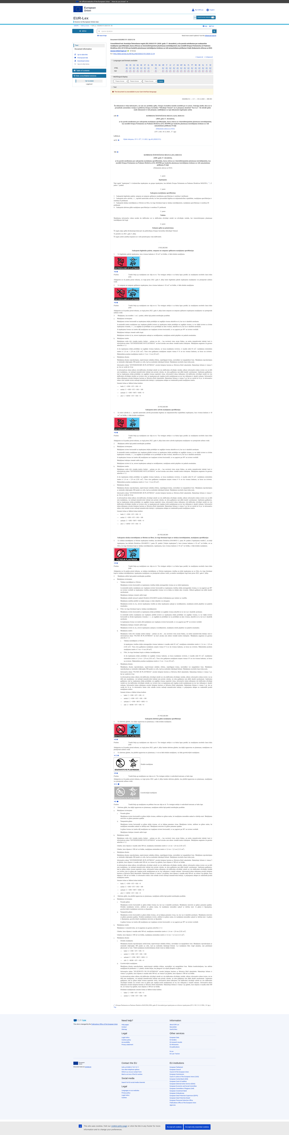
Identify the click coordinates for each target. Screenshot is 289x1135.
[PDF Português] (192, 71)
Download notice (83, 61)
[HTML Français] (156, 68)
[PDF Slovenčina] (199, 71)
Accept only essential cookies (197, 1127)
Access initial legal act (118, 51)
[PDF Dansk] (137, 71)
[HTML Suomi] (207, 68)
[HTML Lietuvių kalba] (174, 68)
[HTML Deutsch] (141, 68)
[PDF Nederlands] (185, 71)
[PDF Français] (156, 71)
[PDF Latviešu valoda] (170, 71)
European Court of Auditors (178, 1081)
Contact (124, 1027)
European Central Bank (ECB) (179, 1079)
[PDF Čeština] (134, 71)
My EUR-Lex (199, 10)
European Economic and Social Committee (183, 1086)
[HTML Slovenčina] (199, 68)
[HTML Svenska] (210, 68)
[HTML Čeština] (134, 68)
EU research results (176, 1042)
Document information (83, 49)
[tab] (162, 60)
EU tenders (173, 1040)
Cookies (124, 1097)
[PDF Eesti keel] (145, 71)
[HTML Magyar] (177, 68)
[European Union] (79, 1063)
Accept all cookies (174, 1127)
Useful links (173, 1029)
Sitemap (124, 1029)
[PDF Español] (130, 71)
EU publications (174, 1047)
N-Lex (171, 1051)
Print (212, 26)
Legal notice (125, 1037)
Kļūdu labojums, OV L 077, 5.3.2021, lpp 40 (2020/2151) (142, 139)
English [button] (212, 10)
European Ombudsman (177, 1093)
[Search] (214, 31)
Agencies (173, 1105)
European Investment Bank (178, 1091)
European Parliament (176, 1067)
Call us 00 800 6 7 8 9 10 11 (130, 1067)
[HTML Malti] (181, 68)
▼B (115, 272)
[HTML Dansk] (137, 68)
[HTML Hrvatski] (163, 68)
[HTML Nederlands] (185, 68)
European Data (174, 1037)
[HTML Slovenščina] (203, 68)
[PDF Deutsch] (141, 71)
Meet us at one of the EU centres (132, 1074)
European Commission (177, 1074)
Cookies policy (126, 1040)
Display (160, 81)
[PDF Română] (196, 71)
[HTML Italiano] (167, 68)
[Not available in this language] (152, 68)
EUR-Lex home (85, 26)
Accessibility (126, 1042)
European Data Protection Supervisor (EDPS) (184, 1095)
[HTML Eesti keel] (145, 68)
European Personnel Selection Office (181, 1100)
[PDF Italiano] (167, 71)
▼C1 (115, 755)
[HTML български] (127, 68)
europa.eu (88, 1067)
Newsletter (173, 1027)
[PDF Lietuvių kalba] (174, 71)
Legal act (89, 84)
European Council (175, 1069)
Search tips (103, 35)
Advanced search (210, 35)
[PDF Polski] (188, 71)
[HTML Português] (192, 68)
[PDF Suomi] (207, 71)
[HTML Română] (196, 68)
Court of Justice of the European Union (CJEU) (184, 1076)
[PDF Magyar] (177, 71)
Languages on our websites (130, 1090)
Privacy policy (126, 1093)
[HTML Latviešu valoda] (170, 68)
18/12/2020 (89, 81)
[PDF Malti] (181, 71)
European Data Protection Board (180, 1098)
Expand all (200, 57)
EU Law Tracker (175, 1054)
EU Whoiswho (174, 1044)
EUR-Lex (81, 18)
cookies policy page (119, 1126)
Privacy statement (127, 1044)
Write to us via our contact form (132, 1072)
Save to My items (83, 64)
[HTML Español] (130, 68)
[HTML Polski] (188, 68)
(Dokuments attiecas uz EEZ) (165, 129)
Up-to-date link (82, 55)
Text (76, 45)
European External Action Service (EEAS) (182, 1084)
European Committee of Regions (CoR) (182, 1088)
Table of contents (83, 71)
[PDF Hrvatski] (163, 71)
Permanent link (82, 58)
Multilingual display (120, 77)
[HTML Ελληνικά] (148, 68)
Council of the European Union (179, 1072)
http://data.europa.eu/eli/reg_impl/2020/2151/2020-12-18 (134, 54)
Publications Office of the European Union (104, 1024)
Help (205, 26)
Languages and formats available (125, 60)
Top (115, 1007)
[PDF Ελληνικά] (148, 71)
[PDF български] (127, 71)
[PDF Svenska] (210, 71)
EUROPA (76, 26)
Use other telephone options (130, 1069)
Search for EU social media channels (133, 1082)
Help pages (125, 1024)
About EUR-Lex (174, 1024)
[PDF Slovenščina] (203, 71)
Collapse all (209, 57)
